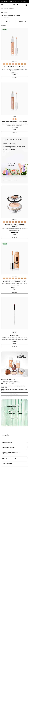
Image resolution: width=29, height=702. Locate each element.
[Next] (27, 64)
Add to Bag (14, 77)
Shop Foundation (15, 393)
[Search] (22, 5)
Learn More (23, 1)
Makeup (7, 8)
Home (2, 8)
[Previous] (2, 64)
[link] (14, 374)
